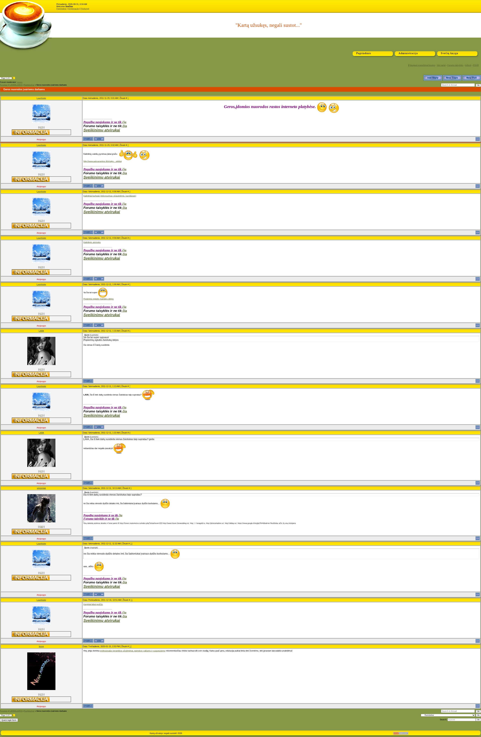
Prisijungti (84, 9)
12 (130, 646)
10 (131, 543)
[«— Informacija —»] (31, 132)
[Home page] (99, 139)
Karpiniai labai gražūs (93, 604)
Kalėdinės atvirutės (92, 242)
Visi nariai (441, 65)
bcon (41, 646)
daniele (20, 82)
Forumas (4, 85)
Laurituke (41, 98)
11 (132, 600)
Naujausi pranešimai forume (422, 65)
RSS (475, 65)
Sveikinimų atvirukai (101, 130)
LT (41, 127)
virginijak (41, 488)
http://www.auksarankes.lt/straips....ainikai (102, 161)
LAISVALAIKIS (16, 85)
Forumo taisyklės (455, 65)
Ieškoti (468, 65)
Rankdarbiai (29, 85)
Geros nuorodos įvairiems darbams (51, 85)
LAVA (41, 331)
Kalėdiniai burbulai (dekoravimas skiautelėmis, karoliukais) (109, 196)
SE (41, 527)
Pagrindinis (61, 9)
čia (124, 122)
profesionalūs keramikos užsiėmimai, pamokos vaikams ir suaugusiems (132, 651)
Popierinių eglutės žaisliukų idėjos (98, 299)
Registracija (73, 9)
